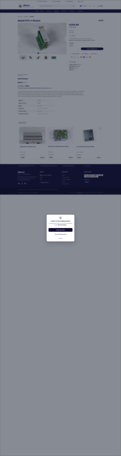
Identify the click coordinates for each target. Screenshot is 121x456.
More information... (62, 224)
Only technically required (60, 234)
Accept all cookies (60, 229)
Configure (60, 238)
